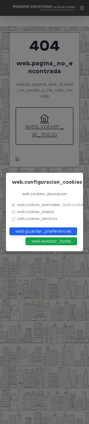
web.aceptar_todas (51, 241)
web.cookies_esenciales (47, 205)
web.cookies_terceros (37, 219)
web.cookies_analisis (35, 212)
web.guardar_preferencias (43, 231)
